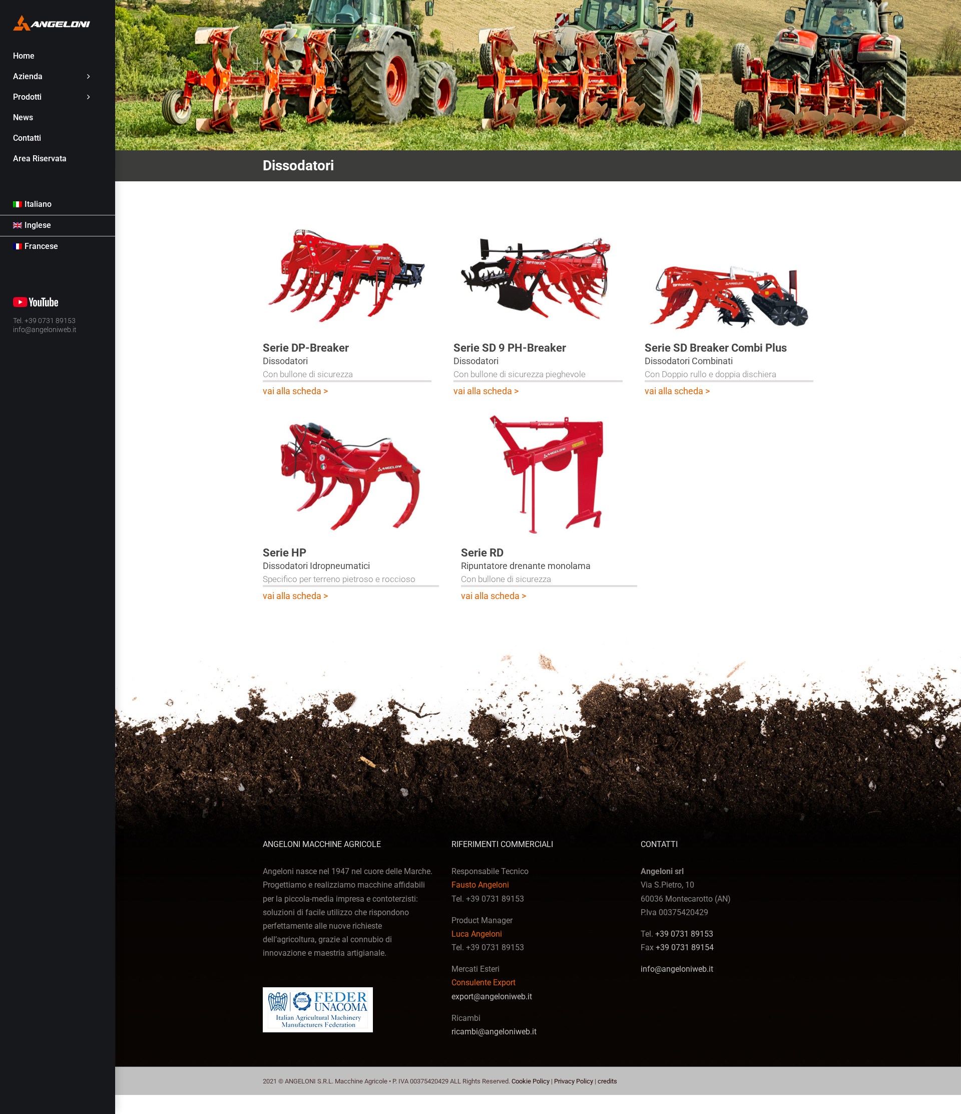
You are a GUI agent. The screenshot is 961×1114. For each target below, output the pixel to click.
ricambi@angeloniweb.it (494, 1031)
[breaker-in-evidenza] (347, 212)
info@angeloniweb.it (45, 330)
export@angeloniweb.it (491, 996)
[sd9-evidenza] (537, 212)
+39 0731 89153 (684, 934)
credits (607, 1081)
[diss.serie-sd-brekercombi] (729, 212)
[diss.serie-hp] (351, 412)
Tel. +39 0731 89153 (44, 321)
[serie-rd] (549, 412)
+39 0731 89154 (685, 947)
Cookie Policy (531, 1081)
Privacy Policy (573, 1081)
